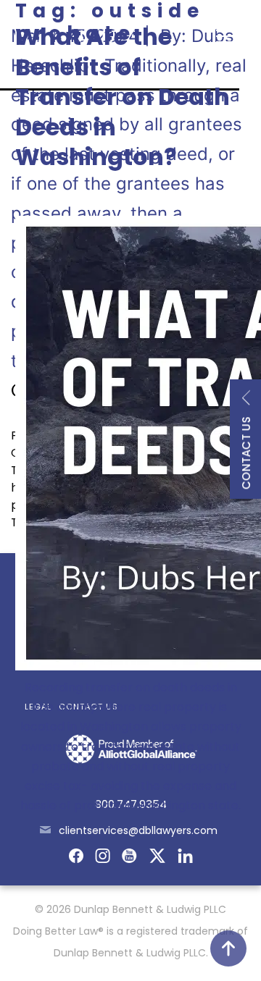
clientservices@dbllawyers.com (138, 830)
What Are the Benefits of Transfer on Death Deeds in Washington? (122, 96)
